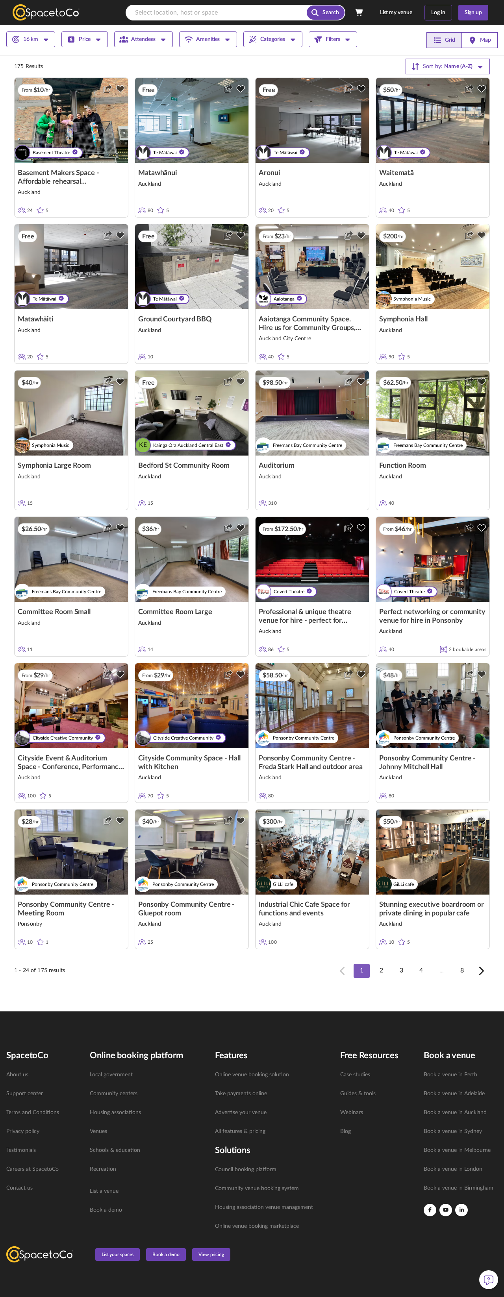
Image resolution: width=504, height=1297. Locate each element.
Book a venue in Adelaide (454, 1093)
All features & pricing (240, 1131)
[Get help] (488, 1279)
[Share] (107, 89)
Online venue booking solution (252, 1074)
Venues (98, 1131)
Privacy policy (22, 1131)
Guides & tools (358, 1093)
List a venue (104, 1191)
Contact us (19, 1188)
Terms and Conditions (32, 1112)
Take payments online (241, 1093)
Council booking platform (245, 1169)
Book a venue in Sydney (453, 1131)
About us (17, 1074)
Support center (24, 1093)
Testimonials (21, 1150)
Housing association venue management (264, 1207)
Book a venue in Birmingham (458, 1188)
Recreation (103, 1169)
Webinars (351, 1112)
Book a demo (106, 1210)
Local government (111, 1074)
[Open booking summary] (359, 12)
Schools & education (115, 1150)
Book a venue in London (453, 1169)
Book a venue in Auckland (455, 1112)
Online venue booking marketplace (257, 1226)
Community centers (113, 1093)
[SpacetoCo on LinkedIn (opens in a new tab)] (461, 1210)
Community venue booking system (257, 1188)
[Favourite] (120, 89)
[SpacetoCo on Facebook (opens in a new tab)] (430, 1210)
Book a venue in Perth (450, 1074)
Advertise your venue (241, 1112)
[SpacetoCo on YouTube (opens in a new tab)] (445, 1210)
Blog (345, 1131)
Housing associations (115, 1112)
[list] (43, 1131)
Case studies (355, 1074)
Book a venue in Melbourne (457, 1150)
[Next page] (481, 971)
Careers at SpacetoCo (32, 1169)
